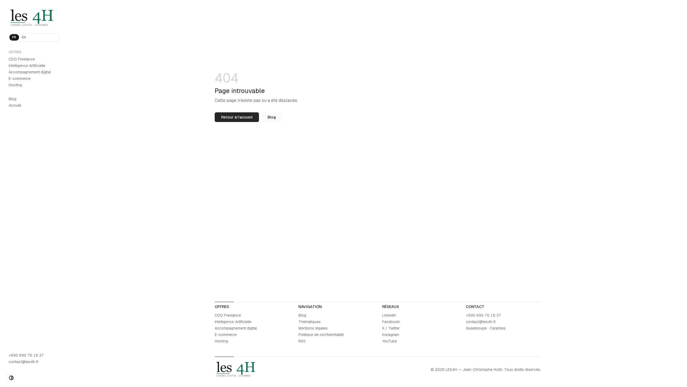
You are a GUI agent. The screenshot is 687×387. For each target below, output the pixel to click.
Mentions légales (313, 328)
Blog (12, 98)
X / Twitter (391, 328)
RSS (302, 341)
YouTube (389, 341)
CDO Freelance (22, 59)
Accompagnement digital (30, 72)
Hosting (15, 85)
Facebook (391, 321)
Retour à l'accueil (237, 117)
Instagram (390, 334)
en (24, 37)
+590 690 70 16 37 (26, 355)
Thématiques (309, 321)
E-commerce (20, 78)
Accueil (15, 105)
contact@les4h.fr (24, 361)
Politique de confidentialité (321, 334)
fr (14, 37)
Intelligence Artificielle (27, 65)
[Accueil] (34, 18)
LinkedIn (389, 315)
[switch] (11, 378)
